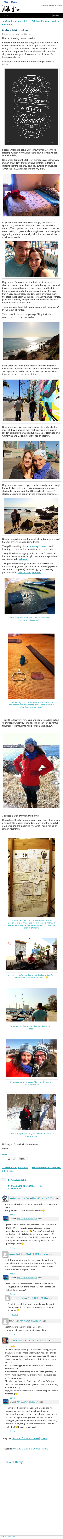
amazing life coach (39, 546)
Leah (30, 34)
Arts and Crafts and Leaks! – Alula (30, 1448)
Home (6, 15)
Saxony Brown (15, 1340)
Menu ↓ (56, 15)
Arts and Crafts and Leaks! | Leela (29, 1438)
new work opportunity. (29, 572)
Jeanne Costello (16, 1254)
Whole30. (24, 559)
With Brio (10, 2)
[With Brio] (31, 8)
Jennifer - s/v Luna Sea (19, 1198)
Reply (12, 1215)
